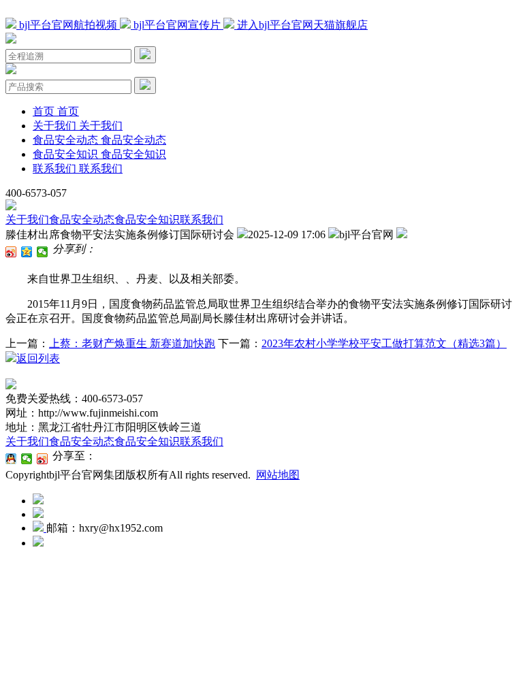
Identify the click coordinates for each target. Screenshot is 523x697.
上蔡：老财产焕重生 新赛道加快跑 (132, 343)
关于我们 (27, 219)
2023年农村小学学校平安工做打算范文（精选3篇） (384, 343)
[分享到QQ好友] (11, 458)
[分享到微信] (42, 251)
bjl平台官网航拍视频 (68, 25)
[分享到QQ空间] (27, 251)
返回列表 (38, 358)
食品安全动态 (81, 219)
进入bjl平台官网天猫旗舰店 (301, 25)
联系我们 (201, 219)
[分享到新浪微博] (11, 251)
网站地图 (278, 475)
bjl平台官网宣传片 (177, 25)
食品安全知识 (147, 219)
